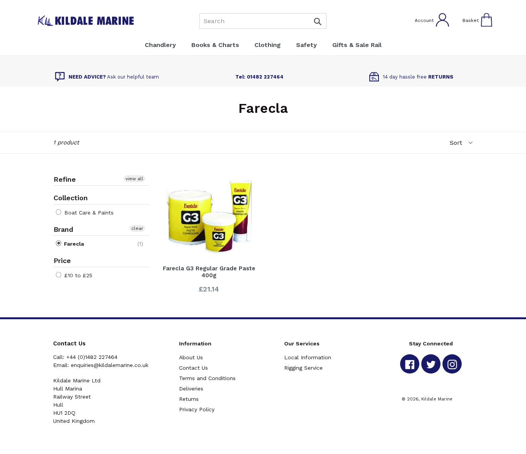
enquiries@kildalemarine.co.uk (109, 365)
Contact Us (193, 368)
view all (134, 178)
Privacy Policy (196, 409)
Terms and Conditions (207, 378)
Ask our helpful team (114, 77)
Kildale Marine (436, 399)
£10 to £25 (77, 275)
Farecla (73, 244)
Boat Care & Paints (88, 212)
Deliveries (191, 388)
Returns (189, 399)
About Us (191, 357)
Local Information (307, 357)
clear (137, 228)
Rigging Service (303, 368)
